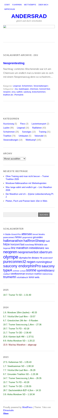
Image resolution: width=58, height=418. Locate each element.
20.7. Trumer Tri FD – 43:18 (16, 328)
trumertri (9, 277)
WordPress (27, 407)
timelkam (30, 274)
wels (37, 277)
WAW (31, 277)
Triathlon (7, 136)
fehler (18, 237)
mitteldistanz (36, 248)
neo (47, 248)
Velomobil (39, 136)
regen (31, 262)
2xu (16, 89)
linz (13, 248)
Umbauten (23, 136)
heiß (48, 241)
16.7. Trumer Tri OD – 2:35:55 (17, 386)
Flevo (22, 124)
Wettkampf (31, 140)
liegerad (6, 248)
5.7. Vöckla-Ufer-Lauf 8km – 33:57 (19, 316)
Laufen (6, 128)
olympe (10, 257)
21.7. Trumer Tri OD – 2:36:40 (17, 332)
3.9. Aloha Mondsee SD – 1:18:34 (19, 394)
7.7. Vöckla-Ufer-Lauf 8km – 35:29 (19, 370)
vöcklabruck (22, 277)
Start (7, 5)
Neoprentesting (13, 63)
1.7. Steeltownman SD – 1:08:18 (18, 366)
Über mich (43, 5)
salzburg (27, 92)
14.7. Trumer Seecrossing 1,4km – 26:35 (22, 378)
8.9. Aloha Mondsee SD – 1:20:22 (19, 340)
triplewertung (47, 274)
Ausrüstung (8, 124)
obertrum (45, 252)
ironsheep (29, 244)
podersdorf (48, 258)
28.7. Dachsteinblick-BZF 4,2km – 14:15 (22, 390)
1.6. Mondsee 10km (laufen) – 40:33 (20, 312)
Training (42, 132)
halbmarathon (13, 240)
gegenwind (27, 237)
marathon (22, 248)
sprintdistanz (46, 270)
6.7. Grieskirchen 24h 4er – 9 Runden (20, 320)
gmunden (38, 237)
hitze (6, 244)
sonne (31, 270)
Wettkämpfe (30, 5)
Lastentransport (39, 124)
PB (41, 258)
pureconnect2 (14, 262)
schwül (22, 271)
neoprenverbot (28, 252)
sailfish (19, 92)
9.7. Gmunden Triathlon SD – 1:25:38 (20, 374)
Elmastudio (8, 410)
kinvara (39, 244)
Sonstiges (26, 132)
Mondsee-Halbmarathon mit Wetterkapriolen (26, 183)
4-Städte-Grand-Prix (12, 234)
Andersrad (29, 16)
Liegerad (17, 86)
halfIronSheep (34, 240)
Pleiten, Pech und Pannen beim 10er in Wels (26, 201)
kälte (45, 245)
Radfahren (37, 128)
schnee (16, 271)
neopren (7, 92)
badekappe (24, 89)
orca (13, 92)
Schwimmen (27, 86)
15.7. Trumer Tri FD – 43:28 (16, 382)
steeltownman (17, 273)
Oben (6, 413)
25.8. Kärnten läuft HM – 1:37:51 (18, 336)
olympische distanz (29, 257)
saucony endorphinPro (22, 266)
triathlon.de (8, 95)
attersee (26, 234)
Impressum (9, 9)
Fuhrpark (17, 5)
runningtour (44, 262)
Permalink (19, 95)
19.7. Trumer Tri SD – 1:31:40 (17, 295)
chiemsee (34, 89)
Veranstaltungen (41, 86)
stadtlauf (6, 274)
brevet (35, 234)
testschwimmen (39, 92)
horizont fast (44, 89)
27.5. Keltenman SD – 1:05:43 (17, 362)
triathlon (38, 274)
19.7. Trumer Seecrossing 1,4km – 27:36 (22, 324)
